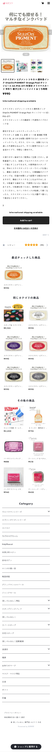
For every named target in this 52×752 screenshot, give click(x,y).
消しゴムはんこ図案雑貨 (13, 641)
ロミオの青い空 (9, 568)
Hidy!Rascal (7, 544)
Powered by (23, 726)
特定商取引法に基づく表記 (14, 717)
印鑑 (4, 698)
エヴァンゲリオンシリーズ (14, 520)
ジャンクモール (9, 593)
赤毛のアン (7, 560)
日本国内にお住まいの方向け (26, 228)
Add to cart (26, 220)
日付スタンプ (8, 633)
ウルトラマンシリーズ (12, 512)
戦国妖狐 (6, 576)
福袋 (4, 657)
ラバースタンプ (9, 625)
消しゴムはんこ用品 (11, 601)
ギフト (5, 690)
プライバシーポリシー (12, 713)
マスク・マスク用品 (11, 674)
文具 (4, 682)
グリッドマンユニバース (13, 585)
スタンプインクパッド (12, 609)
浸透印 (5, 649)
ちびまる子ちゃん (10, 536)
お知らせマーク (9, 665)
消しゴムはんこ (9, 617)
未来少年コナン (9, 552)
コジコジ (6, 528)
